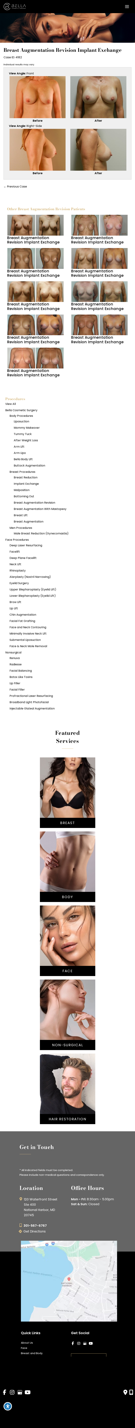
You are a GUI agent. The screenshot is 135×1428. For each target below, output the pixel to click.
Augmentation (67, 787)
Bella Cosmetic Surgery (21, 410)
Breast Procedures (22, 472)
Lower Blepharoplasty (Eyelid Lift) (32, 596)
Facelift (14, 552)
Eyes (67, 946)
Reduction (67, 797)
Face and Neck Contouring (27, 627)
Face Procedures (17, 540)
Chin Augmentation (22, 615)
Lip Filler (14, 683)
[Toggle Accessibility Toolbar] (8, 1406)
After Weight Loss (26, 440)
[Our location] (131, 1392)
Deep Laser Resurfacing (25, 545)
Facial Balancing (20, 671)
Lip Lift (13, 608)
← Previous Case (15, 186)
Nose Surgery (67, 931)
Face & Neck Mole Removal (28, 646)
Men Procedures (20, 528)
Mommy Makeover (27, 428)
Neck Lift (15, 564)
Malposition (22, 490)
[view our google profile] (84, 1343)
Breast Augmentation (28, 522)
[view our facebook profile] (72, 1343)
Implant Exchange (26, 484)
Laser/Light (68, 1022)
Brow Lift (15, 602)
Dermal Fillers (67, 1017)
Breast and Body (32, 1353)
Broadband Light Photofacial (29, 702)
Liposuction (21, 421)
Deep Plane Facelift (23, 558)
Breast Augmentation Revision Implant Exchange (63, 50)
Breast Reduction (25, 477)
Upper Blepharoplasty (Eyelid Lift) (32, 589)
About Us (27, 1343)
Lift (67, 792)
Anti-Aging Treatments (67, 1006)
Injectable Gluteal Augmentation (32, 708)
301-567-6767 (35, 1225)
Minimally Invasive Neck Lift (28, 634)
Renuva (14, 658)
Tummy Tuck (23, 434)
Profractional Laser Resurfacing (31, 696)
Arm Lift (19, 447)
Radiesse (15, 664)
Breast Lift (21, 515)
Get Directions (34, 1231)
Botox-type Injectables (67, 1011)
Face (24, 1348)
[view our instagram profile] (78, 1343)
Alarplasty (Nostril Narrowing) (30, 577)
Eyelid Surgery (19, 583)
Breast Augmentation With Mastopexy (40, 509)
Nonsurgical (13, 652)
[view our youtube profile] (90, 1343)
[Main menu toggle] (126, 6)
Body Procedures (21, 416)
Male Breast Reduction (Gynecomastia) (41, 533)
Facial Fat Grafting (22, 621)
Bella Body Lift (23, 459)
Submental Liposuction (25, 640)
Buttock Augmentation (29, 466)
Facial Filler (17, 690)
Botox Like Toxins (21, 677)
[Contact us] (125, 1392)
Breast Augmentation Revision (34, 503)
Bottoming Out (24, 496)
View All (10, 404)
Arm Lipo (20, 453)
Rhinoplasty (17, 571)
